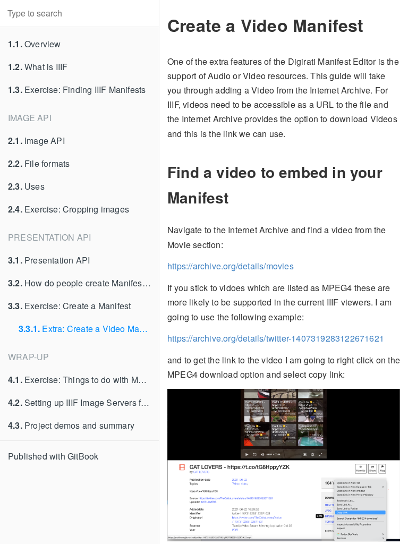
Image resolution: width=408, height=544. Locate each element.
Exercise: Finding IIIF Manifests (77, 89)
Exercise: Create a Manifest (69, 306)
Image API (36, 140)
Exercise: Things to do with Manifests (83, 379)
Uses (26, 186)
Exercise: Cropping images (68, 209)
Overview (34, 44)
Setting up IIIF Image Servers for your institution (83, 402)
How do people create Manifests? (81, 283)
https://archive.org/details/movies (230, 266)
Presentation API (49, 260)
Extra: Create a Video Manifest (89, 328)
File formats (39, 163)
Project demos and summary (71, 425)
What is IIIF (37, 67)
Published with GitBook (53, 456)
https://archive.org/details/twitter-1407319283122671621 (275, 338)
